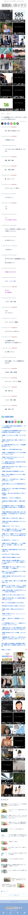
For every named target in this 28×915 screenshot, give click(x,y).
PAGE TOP (14, 901)
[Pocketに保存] (11, 123)
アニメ (7, 416)
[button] (17, 123)
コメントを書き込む (14, 895)
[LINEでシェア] (14, 123)
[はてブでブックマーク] (8, 123)
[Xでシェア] (2, 123)
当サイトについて (14, 910)
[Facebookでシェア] (5, 123)
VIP (3, 416)
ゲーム (12, 416)
